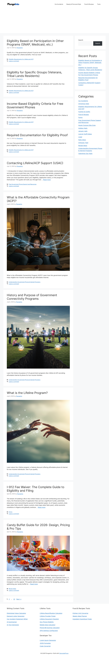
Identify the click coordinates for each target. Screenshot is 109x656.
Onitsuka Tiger (83, 143)
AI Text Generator (13, 625)
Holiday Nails (82, 128)
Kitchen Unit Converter (80, 613)
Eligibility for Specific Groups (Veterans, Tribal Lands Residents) (34, 74)
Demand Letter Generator (15, 616)
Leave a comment (14, 61)
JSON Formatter (45, 643)
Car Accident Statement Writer (17, 619)
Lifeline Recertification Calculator (51, 613)
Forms (10, 512)
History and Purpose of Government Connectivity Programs (32, 296)
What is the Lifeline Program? (27, 393)
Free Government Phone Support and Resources (22, 184)
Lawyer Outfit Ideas (85, 134)
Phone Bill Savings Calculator (50, 628)
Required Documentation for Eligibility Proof (37, 135)
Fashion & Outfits (84, 112)
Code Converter (45, 646)
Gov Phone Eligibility (47, 622)
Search (80, 40)
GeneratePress (63, 653)
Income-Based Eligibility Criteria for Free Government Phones (35, 105)
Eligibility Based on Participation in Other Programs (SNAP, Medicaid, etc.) (35, 42)
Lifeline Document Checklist (49, 619)
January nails (82, 131)
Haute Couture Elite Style (87, 125)
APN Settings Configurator (49, 630)
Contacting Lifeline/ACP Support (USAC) (35, 163)
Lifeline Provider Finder (48, 616)
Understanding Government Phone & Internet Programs (24, 282)
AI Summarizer (12, 622)
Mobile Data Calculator (47, 625)
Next (18, 599)
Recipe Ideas (12, 588)
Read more (47, 180)
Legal (80, 137)
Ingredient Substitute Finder (82, 619)
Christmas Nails (83, 104)
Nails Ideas (82, 140)
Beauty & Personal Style (74, 4)
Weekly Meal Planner (80, 616)
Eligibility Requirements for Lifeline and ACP (21, 59)
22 (14, 599)
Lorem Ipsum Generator (48, 640)
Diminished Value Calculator (16, 613)
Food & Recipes (89, 4)
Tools (98, 4)
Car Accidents (59, 4)
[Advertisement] (54, 21)
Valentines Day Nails (85, 153)
